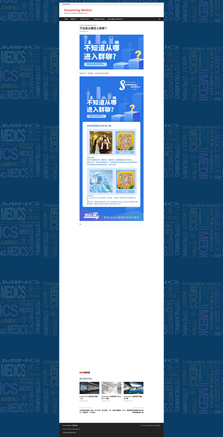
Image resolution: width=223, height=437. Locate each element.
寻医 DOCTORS (84, 19)
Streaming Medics (78, 10)
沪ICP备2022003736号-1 (69, 432)
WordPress (150, 425)
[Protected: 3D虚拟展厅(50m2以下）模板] (111, 388)
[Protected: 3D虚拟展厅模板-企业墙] (134, 388)
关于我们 (81, 25)
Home (66, 19)
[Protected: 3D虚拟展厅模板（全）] (89, 388)
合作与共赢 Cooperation (115, 19)
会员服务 (87, 372)
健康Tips (73, 19)
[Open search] (159, 19)
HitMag (158, 425)
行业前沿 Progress (99, 19)
